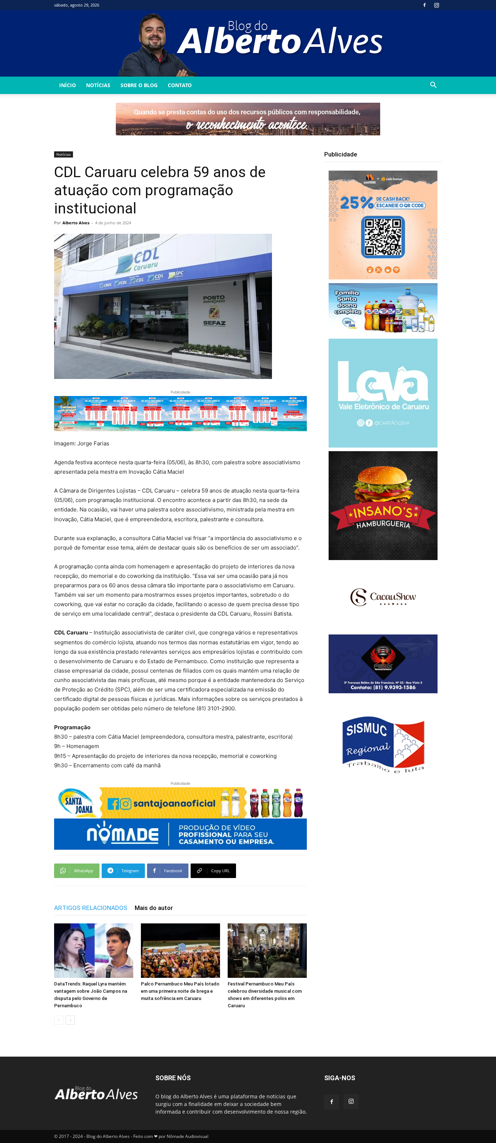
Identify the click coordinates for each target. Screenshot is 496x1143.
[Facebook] (424, 5)
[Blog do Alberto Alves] (248, 43)
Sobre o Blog (139, 85)
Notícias (98, 85)
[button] (433, 85)
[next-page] (70, 1020)
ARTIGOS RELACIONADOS (90, 907)
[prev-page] (58, 1020)
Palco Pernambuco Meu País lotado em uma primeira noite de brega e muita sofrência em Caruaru (180, 991)
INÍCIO (67, 85)
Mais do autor (154, 907)
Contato (180, 85)
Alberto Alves (75, 222)
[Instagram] (436, 5)
